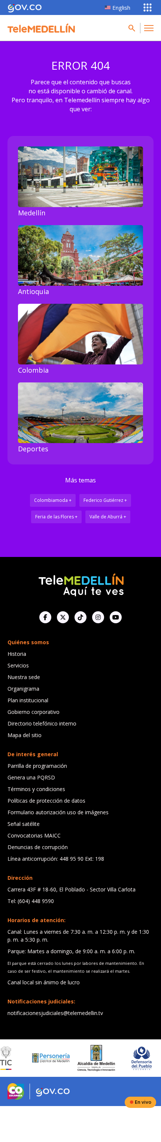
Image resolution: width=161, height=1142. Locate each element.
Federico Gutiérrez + (105, 500)
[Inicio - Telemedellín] (41, 28)
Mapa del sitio (24, 735)
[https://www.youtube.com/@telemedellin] (116, 617)
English (121, 7)
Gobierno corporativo (33, 711)
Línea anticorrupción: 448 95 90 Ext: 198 (55, 858)
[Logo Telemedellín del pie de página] (80, 584)
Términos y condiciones (36, 789)
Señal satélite (23, 823)
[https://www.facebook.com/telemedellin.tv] (45, 617)
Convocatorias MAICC (34, 835)
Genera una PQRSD (31, 777)
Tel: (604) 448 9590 (30, 901)
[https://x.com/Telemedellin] (63, 617)
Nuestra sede (23, 677)
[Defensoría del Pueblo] (130, 1058)
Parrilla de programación (37, 765)
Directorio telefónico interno (41, 723)
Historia (16, 653)
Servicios (18, 665)
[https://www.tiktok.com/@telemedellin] (80, 617)
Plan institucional (27, 700)
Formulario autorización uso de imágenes (58, 812)
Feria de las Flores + (56, 517)
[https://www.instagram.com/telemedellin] (98, 617)
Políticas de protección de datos (46, 800)
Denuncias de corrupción (37, 847)
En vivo (143, 1102)
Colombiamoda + (53, 500)
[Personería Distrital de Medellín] (39, 1058)
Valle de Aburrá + (107, 517)
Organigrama (23, 688)
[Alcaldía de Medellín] (84, 1058)
